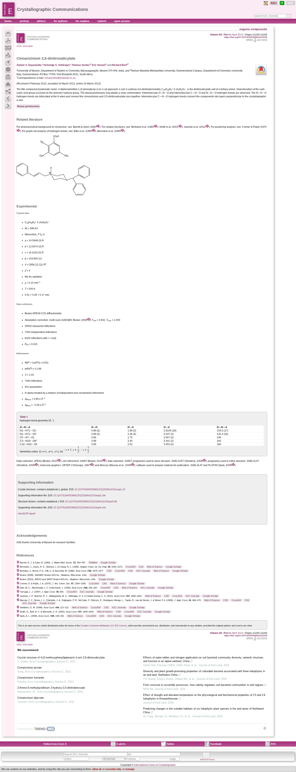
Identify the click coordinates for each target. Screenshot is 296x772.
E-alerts (120, 744)
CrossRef (130, 567)
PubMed (93, 562)
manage (130, 769)
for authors (61, 21)
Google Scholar (108, 562)
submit (102, 21)
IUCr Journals (143, 571)
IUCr (274, 3)
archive (25, 21)
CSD (109, 571)
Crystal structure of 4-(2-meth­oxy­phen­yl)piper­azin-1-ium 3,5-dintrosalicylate (61, 657)
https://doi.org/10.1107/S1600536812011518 (245, 37)
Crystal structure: (27, 489)
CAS (141, 567)
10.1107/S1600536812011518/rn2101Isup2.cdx (79, 495)
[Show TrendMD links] (264, 728)
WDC (290, 3)
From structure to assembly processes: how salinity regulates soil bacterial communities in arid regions (203, 684)
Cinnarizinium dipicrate (30, 697)
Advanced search (207, 760)
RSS (273, 744)
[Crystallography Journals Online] (266, 3)
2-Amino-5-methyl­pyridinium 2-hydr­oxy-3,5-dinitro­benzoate (51, 687)
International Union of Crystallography (155, 765)
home (8, 21)
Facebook (215, 744)
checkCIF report (26, 513)
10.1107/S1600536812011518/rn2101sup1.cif (100, 489)
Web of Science (154, 567)
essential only (113, 769)
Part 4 (227, 34)
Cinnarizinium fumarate (30, 677)
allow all (96, 769)
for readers (83, 21)
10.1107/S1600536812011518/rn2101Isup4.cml (79, 507)
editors (41, 21)
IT (282, 3)
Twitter (170, 744)
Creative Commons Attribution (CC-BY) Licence (104, 625)
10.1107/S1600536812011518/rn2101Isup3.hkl (91, 501)
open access (122, 21)
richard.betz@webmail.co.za (60, 78)
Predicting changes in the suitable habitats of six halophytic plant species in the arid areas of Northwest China (203, 710)
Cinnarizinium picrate (29, 667)
